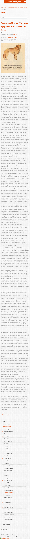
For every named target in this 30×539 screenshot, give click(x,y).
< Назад (3, 414)
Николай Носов (7, 438)
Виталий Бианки (8, 482)
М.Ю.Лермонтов (8, 470)
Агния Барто (7, 460)
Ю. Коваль (6, 436)
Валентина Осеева (8, 468)
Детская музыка (6, 524)
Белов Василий (7, 495)
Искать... (3, 16)
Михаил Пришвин (8, 473)
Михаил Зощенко (8, 434)
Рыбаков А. (6, 463)
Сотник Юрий (7, 517)
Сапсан (3, 30)
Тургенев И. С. (7, 446)
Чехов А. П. (7, 456)
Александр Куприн (22, 7)
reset (7, 534)
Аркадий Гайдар (8, 480)
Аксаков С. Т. (7, 509)
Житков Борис (7, 485)
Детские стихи (6, 424)
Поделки (5, 529)
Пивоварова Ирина (8, 431)
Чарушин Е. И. (7, 451)
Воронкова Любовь (8, 512)
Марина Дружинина (8, 429)
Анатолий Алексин (8, 507)
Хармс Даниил (7, 502)
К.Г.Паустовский (8, 453)
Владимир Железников (9, 505)
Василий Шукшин (8, 487)
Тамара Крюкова (8, 497)
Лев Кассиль (7, 500)
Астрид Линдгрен (8, 441)
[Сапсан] (13, 72)
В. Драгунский (7, 478)
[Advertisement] (15, 329)
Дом (4, 421)
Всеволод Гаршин (8, 519)
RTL (10, 534)
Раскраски (5, 527)
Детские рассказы (12, 7)
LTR (12, 534)
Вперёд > (8, 414)
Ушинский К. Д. (7, 443)
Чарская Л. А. (7, 475)
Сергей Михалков (8, 458)
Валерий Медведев (8, 490)
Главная (4, 7)
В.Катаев (6, 448)
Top (1, 534)
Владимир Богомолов (9, 514)
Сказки (4, 522)
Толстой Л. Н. (7, 465)
